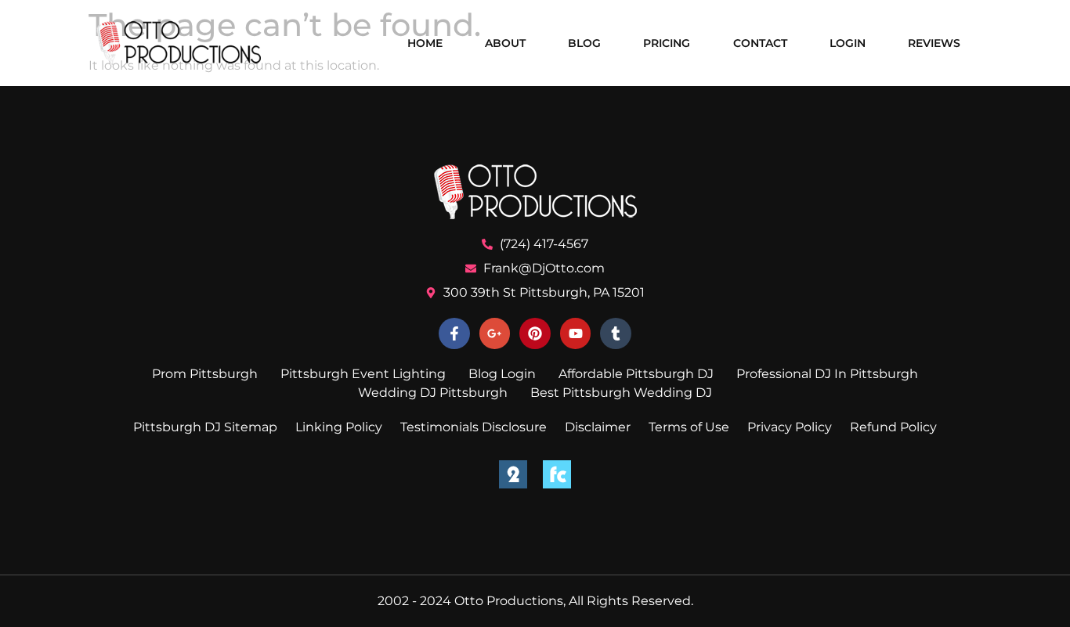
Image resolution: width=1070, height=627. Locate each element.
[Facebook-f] (454, 333)
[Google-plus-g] (495, 333)
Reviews (934, 43)
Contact (760, 43)
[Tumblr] (615, 333)
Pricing (666, 43)
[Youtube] (575, 333)
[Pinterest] (535, 333)
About (505, 43)
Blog (584, 43)
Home (425, 43)
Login (848, 43)
